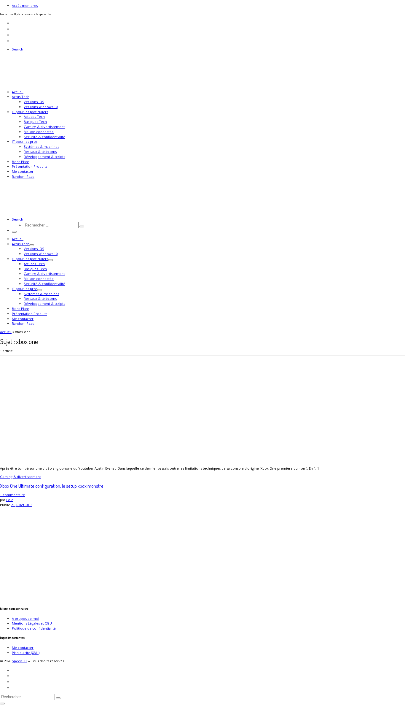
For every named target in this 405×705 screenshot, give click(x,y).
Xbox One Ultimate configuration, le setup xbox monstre (51, 486)
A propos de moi (25, 618)
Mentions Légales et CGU (32, 623)
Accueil (6, 331)
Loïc (9, 500)
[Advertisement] (178, 549)
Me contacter (23, 647)
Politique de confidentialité (34, 628)
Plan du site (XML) (25, 652)
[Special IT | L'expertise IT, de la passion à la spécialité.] (37, 83)
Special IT (19, 661)
